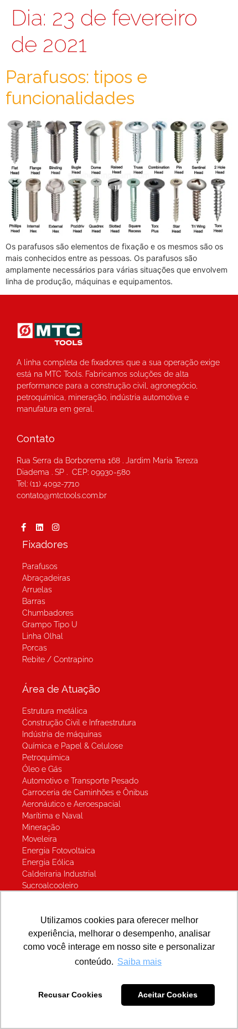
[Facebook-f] (23, 527)
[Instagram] (55, 527)
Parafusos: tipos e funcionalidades (76, 87)
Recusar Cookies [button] (70, 994)
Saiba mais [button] (139, 961)
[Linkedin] (39, 527)
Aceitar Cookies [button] (168, 994)
